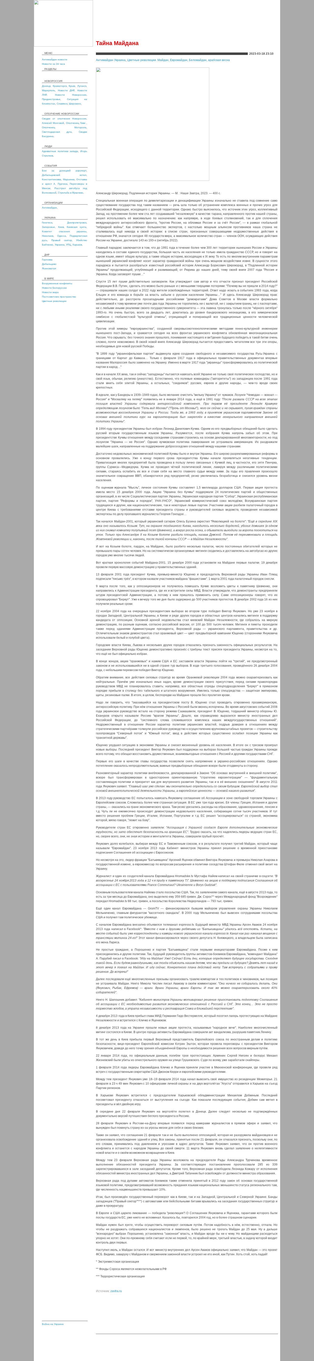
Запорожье (48, 227)
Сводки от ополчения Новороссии (64, 118)
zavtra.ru (116, 1291)
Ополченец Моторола (64, 127)
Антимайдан (49, 207)
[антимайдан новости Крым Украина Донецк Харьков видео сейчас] (63, 45)
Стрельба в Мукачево (70, 192)
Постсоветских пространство (59, 296)
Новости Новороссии (71, 94)
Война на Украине (53, 1324)
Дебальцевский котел (64, 175)
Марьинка (69, 179)
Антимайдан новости (54, 59)
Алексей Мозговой (53, 123)
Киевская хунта (76, 227)
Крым (72, 86)
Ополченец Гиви (76, 123)
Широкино (75, 103)
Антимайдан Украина (111, 60)
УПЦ (68, 244)
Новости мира (50, 292)
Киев (61, 227)
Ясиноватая (49, 268)
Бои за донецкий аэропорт (64, 170)
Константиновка (51, 179)
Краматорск (60, 86)
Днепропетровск (76, 222)
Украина (60, 244)
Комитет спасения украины (64, 231)
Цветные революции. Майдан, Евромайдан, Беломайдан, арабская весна (178, 60)
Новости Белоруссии (54, 287)
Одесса (61, 235)
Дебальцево (49, 264)
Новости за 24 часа (53, 64)
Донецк (46, 86)
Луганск (81, 86)
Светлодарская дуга (57, 131)
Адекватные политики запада (60, 151)
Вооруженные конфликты (57, 283)
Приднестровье (51, 99)
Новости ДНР (66, 90)
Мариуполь (48, 90)
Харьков (77, 244)
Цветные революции (54, 301)
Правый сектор (61, 240)
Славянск (62, 103)
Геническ (47, 222)
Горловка (47, 259)
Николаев (47, 235)
